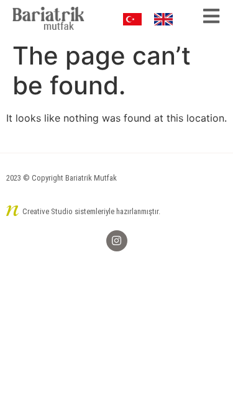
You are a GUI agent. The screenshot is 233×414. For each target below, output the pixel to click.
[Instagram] (116, 240)
